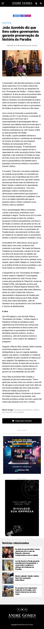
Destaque (18, 410)
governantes (27, 410)
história (36, 410)
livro (15, 412)
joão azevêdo (7, 412)
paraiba (21, 412)
